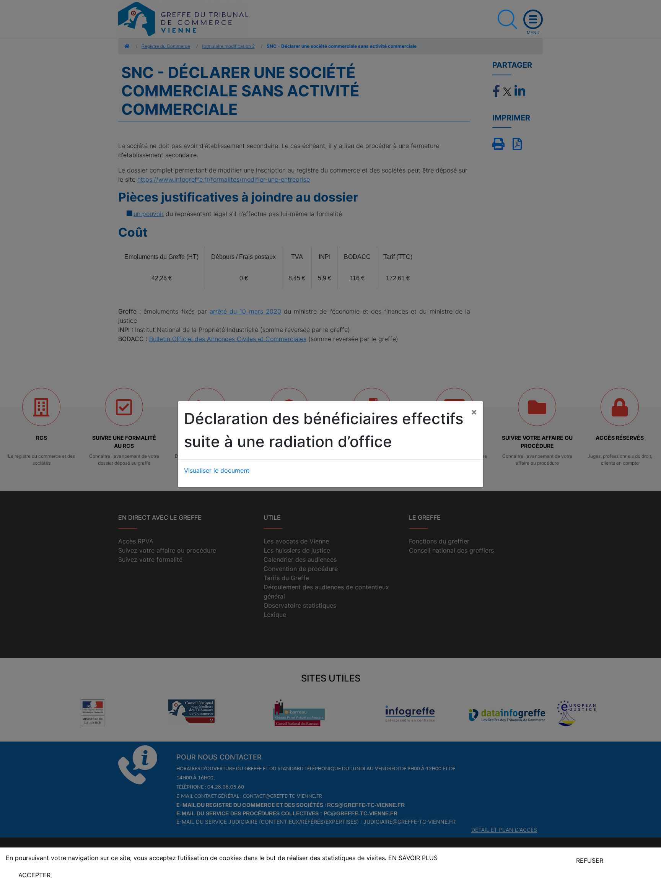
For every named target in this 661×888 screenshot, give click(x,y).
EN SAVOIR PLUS (413, 858)
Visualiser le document (216, 470)
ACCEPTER (34, 875)
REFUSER (589, 860)
